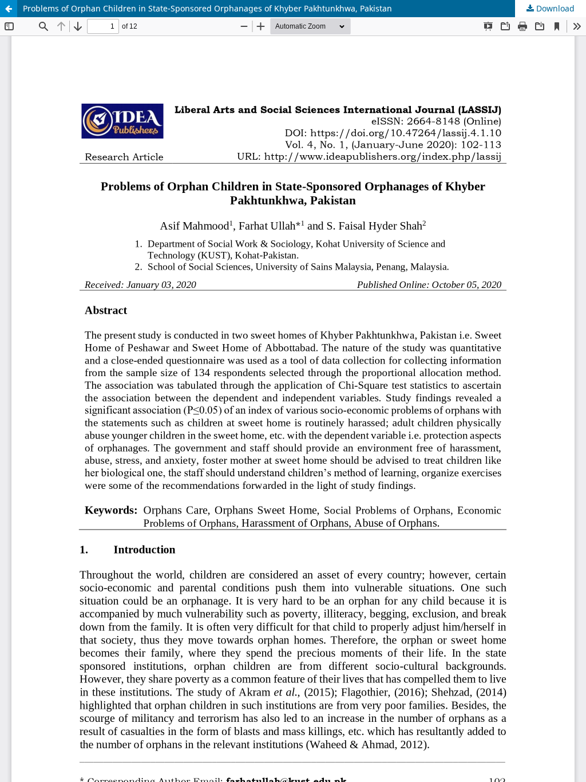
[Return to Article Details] (8, 8)
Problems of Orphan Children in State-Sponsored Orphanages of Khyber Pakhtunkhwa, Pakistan (207, 8)
